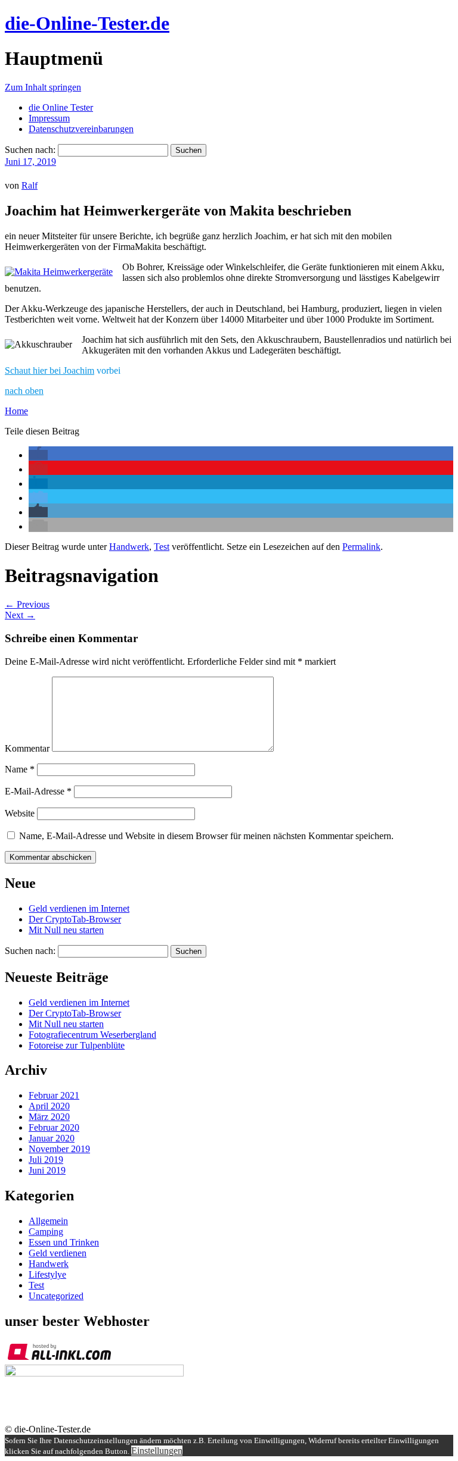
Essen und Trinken (64, 1242)
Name (20, 769)
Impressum (49, 118)
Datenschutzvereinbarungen (81, 129)
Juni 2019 (47, 1170)
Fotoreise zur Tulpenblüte (77, 1045)
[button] (38, 455)
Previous (27, 604)
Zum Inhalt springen (43, 87)
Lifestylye (47, 1274)
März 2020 (49, 1117)
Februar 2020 (54, 1127)
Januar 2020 (52, 1138)
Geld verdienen (57, 1253)
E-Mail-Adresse (38, 791)
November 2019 (59, 1149)
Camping (46, 1232)
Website (20, 813)
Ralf (29, 185)
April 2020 (49, 1106)
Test (161, 547)
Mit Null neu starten (66, 930)
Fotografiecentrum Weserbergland (92, 1035)
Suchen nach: (30, 150)
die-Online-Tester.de (87, 23)
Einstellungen (156, 1451)
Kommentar (27, 748)
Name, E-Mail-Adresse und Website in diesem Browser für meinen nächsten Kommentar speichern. (206, 836)
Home (16, 411)
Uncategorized (56, 1296)
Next (20, 615)
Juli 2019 (46, 1160)
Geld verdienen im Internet (79, 908)
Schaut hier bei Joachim (49, 370)
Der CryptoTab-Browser (75, 919)
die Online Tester (61, 107)
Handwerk (129, 547)
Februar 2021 (54, 1095)
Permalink (361, 547)
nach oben (24, 391)
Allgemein (48, 1221)
